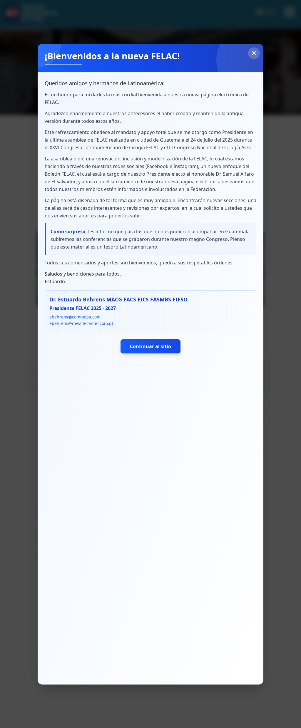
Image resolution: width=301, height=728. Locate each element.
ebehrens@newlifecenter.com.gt (81, 323)
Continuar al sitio (150, 346)
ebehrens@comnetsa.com (75, 317)
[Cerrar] (254, 53)
